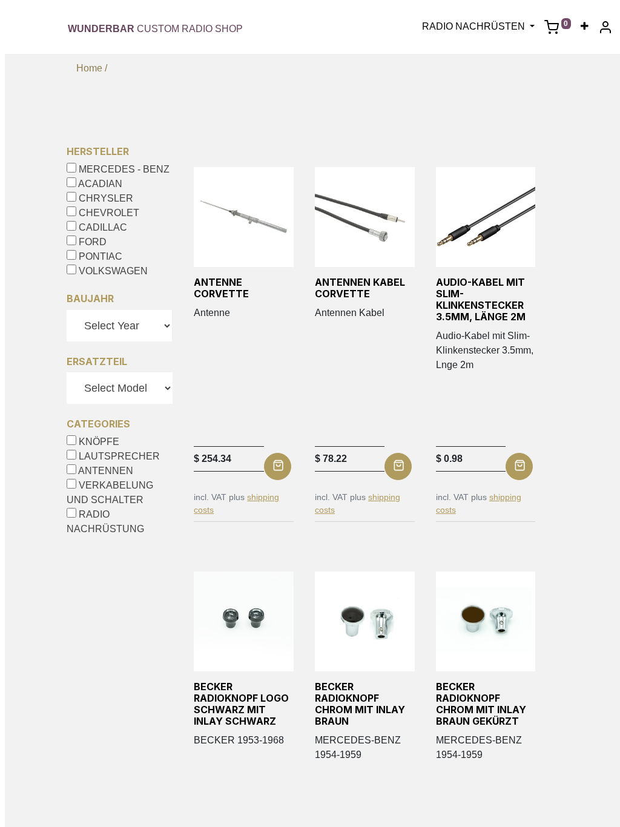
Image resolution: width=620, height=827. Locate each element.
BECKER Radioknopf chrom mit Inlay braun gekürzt (481, 704)
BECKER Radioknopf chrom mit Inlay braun (360, 704)
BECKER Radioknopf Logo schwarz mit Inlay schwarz (241, 704)
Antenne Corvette (221, 288)
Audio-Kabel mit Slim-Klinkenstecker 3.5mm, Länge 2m (481, 299)
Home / (91, 68)
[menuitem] (584, 27)
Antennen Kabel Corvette (360, 288)
